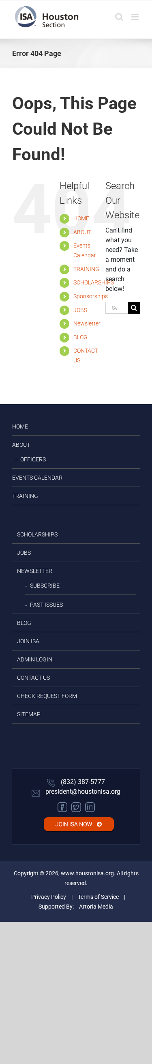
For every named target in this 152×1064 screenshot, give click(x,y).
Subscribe (45, 585)
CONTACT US (33, 677)
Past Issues (46, 604)
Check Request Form (47, 696)
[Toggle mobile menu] (135, 17)
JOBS (80, 310)
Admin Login (34, 659)
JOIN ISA (28, 641)
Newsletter (87, 323)
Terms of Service (98, 897)
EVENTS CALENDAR (37, 477)
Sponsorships (90, 296)
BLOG (80, 337)
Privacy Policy (48, 897)
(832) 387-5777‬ (82, 782)
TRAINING (86, 269)
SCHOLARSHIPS (93, 282)
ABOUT (82, 232)
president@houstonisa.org (82, 791)
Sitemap (29, 714)
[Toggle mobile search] (119, 17)
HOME (81, 218)
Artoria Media (96, 906)
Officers (33, 459)
